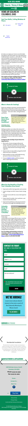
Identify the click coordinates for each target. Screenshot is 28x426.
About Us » (14, 384)
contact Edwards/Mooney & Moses (12, 235)
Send (16, 289)
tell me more (13, 312)
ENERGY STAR (10, 158)
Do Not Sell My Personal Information (14, 402)
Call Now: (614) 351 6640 (14, 97)
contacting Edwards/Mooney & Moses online (13, 79)
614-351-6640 (14, 1)
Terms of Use (14, 398)
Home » (14, 378)
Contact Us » (14, 381)
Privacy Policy (14, 400)
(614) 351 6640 (16, 372)
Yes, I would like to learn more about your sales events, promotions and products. (14, 283)
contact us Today (13, 86)
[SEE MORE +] (13, 333)
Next (26, 339)
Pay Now (15, 393)
